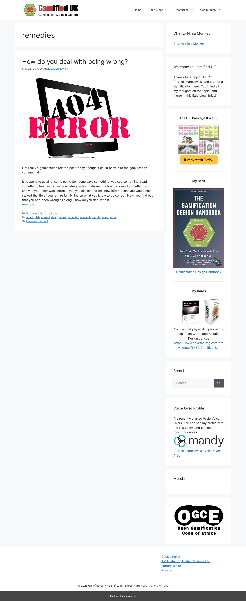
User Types (156, 10)
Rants (53, 213)
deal (53, 217)
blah (37, 217)
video (105, 217)
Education (32, 213)
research (85, 217)
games (62, 217)
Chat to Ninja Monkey (189, 43)
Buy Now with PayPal (198, 159)
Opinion (44, 213)
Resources (182, 10)
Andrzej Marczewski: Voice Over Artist (196, 453)
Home (137, 10)
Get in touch (208, 10)
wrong (113, 217)
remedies (73, 217)
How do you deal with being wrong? (75, 61)
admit (29, 217)
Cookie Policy (171, 556)
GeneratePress (158, 585)
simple (96, 217)
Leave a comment (37, 221)
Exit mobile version (123, 596)
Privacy (166, 570)
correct (45, 217)
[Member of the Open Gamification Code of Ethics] (198, 534)
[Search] (219, 383)
